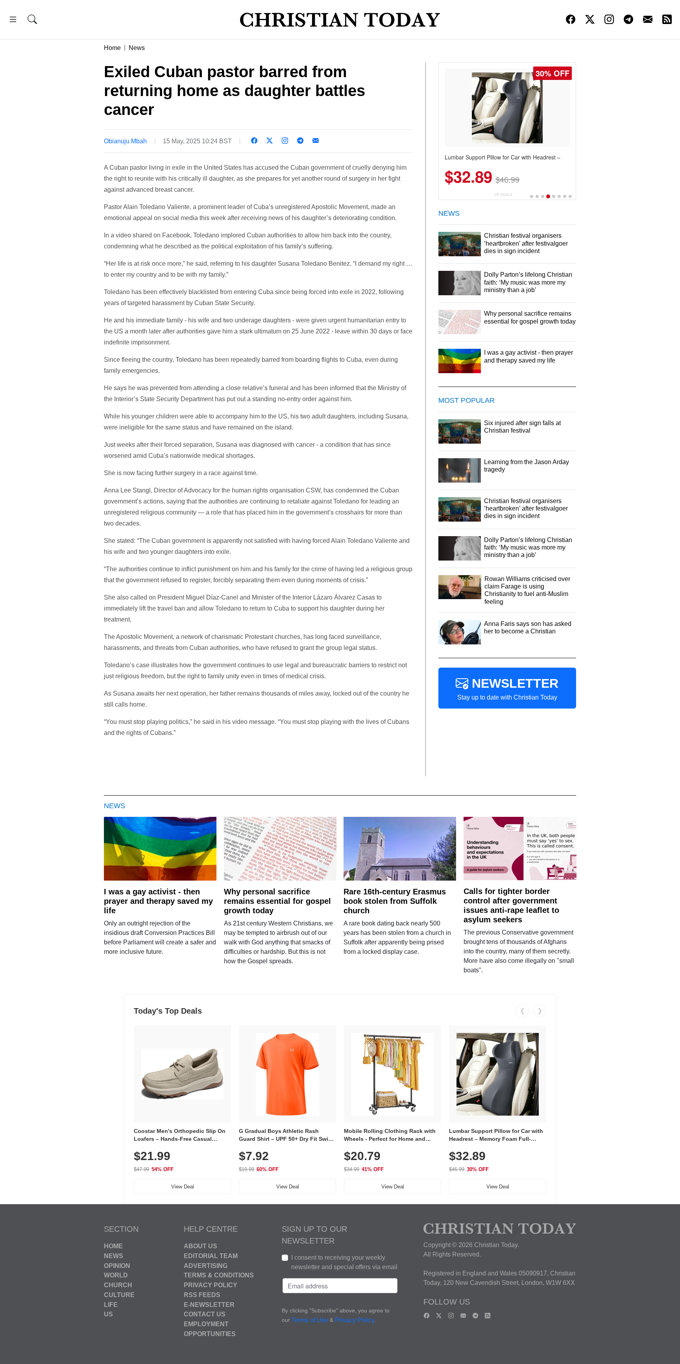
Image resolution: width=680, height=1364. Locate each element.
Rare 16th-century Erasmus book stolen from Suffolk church (395, 901)
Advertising (205, 1265)
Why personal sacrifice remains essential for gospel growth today (277, 901)
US (108, 1314)
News (137, 47)
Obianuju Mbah (125, 141)
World (116, 1275)
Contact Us (204, 1314)
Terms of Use (310, 1320)
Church (118, 1285)
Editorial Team (211, 1256)
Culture (119, 1295)
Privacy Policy (210, 1285)
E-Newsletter (209, 1304)
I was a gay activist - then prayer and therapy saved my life (158, 901)
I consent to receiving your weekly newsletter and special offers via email (344, 1262)
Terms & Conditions (219, 1275)
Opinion (117, 1265)
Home (112, 47)
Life (111, 1304)
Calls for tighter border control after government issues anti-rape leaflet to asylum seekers (511, 905)
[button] (13, 20)
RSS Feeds (202, 1295)
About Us (200, 1246)
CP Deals (503, 194)
